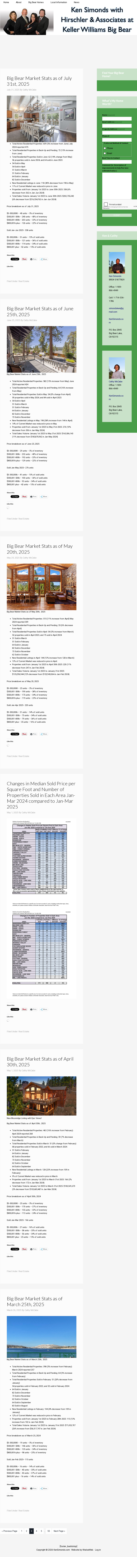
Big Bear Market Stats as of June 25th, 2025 (40, 311)
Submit (116, 215)
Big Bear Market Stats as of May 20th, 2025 (40, 549)
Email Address (112, 122)
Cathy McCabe (115, 381)
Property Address (113, 129)
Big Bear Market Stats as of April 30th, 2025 (40, 1061)
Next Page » (59, 1531)
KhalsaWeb (88, 1550)
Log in (98, 1550)
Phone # (105, 136)
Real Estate (23, 281)
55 (48, 1531)
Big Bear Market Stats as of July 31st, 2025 (39, 81)
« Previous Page (9, 1531)
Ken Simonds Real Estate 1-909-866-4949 (68, 20)
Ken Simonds (115, 276)
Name (108, 115)
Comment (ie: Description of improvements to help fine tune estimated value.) (115, 168)
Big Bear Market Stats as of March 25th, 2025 (35, 1301)
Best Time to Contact (111, 158)
